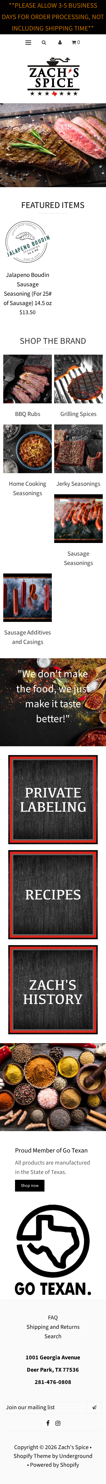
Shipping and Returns (53, 1327)
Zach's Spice (73, 1447)
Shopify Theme (32, 1456)
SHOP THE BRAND (53, 341)
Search (53, 1336)
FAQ (53, 1318)
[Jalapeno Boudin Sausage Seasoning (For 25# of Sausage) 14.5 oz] (27, 243)
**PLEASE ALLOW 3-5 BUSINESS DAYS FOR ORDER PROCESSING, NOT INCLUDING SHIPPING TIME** (53, 17)
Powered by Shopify (54, 1465)
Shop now (30, 1186)
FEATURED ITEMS (53, 205)
